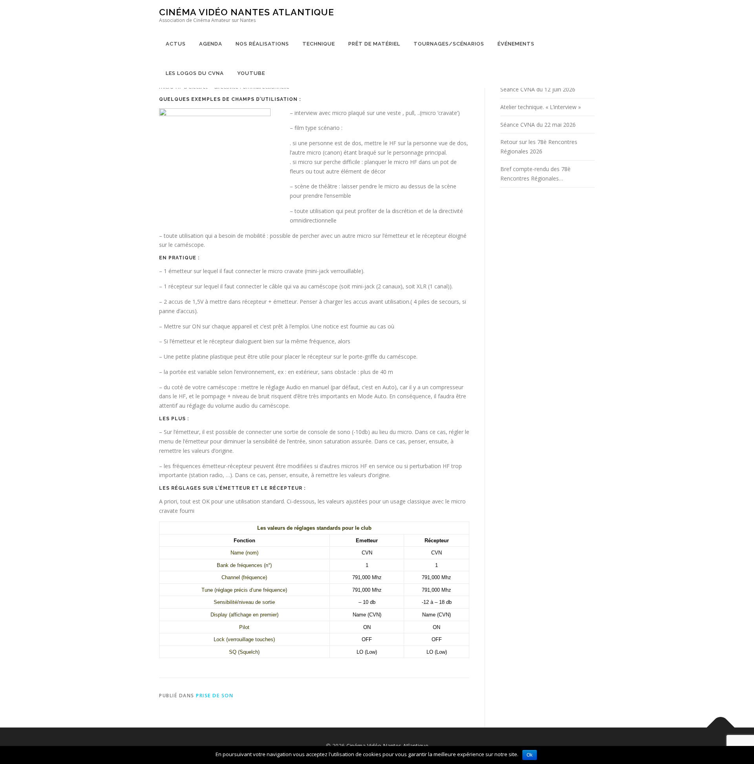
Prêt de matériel (374, 44)
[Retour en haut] (721, 727)
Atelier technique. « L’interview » (540, 107)
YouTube (251, 73)
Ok (530, 755)
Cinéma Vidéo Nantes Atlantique (246, 12)
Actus (176, 44)
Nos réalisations (262, 44)
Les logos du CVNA (195, 73)
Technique (318, 44)
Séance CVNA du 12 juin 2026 (537, 89)
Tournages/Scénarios (449, 44)
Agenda (210, 44)
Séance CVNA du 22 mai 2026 (538, 124)
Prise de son (214, 695)
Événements (516, 44)
